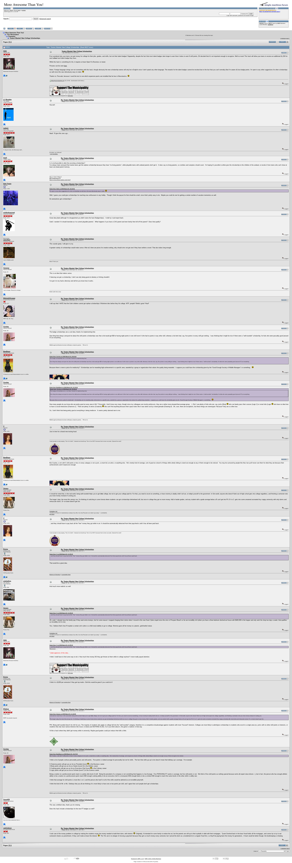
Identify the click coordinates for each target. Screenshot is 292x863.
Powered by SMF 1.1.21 (137, 858)
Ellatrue (6, 709)
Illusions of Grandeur (55, 574)
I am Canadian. (54, 154)
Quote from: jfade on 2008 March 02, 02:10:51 (62, 188)
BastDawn (6, 351)
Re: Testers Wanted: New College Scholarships (77, 100)
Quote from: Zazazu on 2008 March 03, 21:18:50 (63, 714)
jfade (5, 51)
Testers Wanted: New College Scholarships (25, 38)
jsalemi (5, 128)
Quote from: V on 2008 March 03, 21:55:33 (61, 554)
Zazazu (5, 488)
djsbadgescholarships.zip (57, 80)
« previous (283, 38)
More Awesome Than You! (14, 33)
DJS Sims (70, 95)
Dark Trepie (7, 184)
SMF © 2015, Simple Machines (153, 858)
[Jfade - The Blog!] (7, 76)
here (65, 66)
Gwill (5, 158)
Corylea (6, 327)
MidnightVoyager (9, 298)
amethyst (270, 24)
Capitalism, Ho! (53, 511)
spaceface (6, 240)
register (24, 10)
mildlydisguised (9, 212)
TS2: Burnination (13, 34)
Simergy (6, 268)
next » (287, 38)
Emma (5, 549)
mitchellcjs (7, 581)
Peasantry (11, 36)
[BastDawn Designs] (7, 379)
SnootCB (6, 799)
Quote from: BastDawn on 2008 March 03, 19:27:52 (64, 754)
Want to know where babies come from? (60, 179)
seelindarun (7, 828)
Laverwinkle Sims (65, 574)
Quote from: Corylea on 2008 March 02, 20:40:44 (63, 356)
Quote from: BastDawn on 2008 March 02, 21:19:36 (64, 387)
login (19, 10)
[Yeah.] (7, 577)
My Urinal (52, 514)
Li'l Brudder (7, 99)
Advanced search (45, 19)
